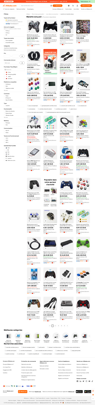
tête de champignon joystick (29, 347)
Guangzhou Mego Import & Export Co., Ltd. (34, 199)
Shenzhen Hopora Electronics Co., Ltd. (50, 41)
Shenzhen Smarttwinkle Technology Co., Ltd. (34, 141)
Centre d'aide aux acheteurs (64, 364)
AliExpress (26, 398)
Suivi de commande (81, 370)
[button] (51, 6)
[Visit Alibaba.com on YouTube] (89, 381)
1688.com (32, 398)
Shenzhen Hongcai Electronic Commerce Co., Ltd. (50, 169)
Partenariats (79, 375)
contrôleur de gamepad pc (26, 350)
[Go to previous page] (49, 325)
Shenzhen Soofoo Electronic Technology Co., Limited (50, 140)
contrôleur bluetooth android (45, 109)
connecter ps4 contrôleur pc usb (68, 105)
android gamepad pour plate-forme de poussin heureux (58, 112)
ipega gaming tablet (76, 350)
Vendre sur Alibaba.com (82, 364)
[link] (93, 391)
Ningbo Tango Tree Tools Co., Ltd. (67, 71)
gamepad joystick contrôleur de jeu (49, 105)
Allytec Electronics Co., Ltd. (33, 169)
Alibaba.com (71, 391)
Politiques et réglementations (28, 379)
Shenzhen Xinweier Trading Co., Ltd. (67, 202)
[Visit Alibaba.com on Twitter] (83, 381)
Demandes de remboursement (65, 372)
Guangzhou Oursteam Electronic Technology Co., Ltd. (83, 137)
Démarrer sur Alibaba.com (83, 367)
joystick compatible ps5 (34, 353)
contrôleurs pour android (61, 109)
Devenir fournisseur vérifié (83, 372)
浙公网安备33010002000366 (72, 402)
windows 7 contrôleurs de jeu (55, 347)
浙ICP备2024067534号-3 (85, 402)
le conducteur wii (82, 105)
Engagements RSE (7, 370)
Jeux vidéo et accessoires (52, 14)
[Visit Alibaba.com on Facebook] (77, 381)
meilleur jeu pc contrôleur (62, 350)
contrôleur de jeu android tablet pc (72, 347)
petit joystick (42, 347)
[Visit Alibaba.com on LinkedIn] (80, 381)
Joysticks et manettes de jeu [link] (67, 14)
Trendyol (63, 398)
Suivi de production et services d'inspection (28, 376)
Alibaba (28, 14)
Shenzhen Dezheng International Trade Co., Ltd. (67, 140)
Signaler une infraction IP (64, 375)
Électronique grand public (38, 14)
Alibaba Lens (10, 391)
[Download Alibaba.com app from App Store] (79, 391)
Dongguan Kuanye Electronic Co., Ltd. (67, 100)
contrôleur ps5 (22, 353)
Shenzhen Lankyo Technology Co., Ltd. (67, 43)
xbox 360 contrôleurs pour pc (12, 347)
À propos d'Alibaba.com (8, 361)
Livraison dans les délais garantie (28, 370)
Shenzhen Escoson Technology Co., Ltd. (83, 168)
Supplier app (38, 391)
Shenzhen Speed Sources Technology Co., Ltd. (83, 71)
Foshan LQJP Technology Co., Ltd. (50, 98)
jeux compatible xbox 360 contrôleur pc (44, 350)
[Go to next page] (67, 325)
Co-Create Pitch (7, 367)
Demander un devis (44, 368)
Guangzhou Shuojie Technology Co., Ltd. (67, 173)
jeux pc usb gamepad (33, 105)
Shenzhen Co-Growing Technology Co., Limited (34, 98)
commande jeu (32, 109)
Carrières (5, 372)
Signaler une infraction (63, 378)
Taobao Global (53, 398)
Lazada (47, 398)
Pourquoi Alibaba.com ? (8, 364)
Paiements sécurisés (26, 364)
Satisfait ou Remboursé (26, 367)
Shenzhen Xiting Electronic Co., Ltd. (34, 44)
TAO (59, 398)
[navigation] (14, 170)
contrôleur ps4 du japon (11, 350)
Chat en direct (61, 367)
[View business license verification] (61, 403)
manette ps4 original (47, 353)
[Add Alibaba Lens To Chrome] (22, 391)
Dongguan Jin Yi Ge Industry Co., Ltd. (83, 41)
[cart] (73, 5)
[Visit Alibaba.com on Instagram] (86, 381)
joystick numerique (10, 353)
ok (22, 56)
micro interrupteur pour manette (36, 112)
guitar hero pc (74, 109)
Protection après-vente (26, 372)
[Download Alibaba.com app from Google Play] (88, 391)
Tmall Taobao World (40, 398)
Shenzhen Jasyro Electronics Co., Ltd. (83, 100)
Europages (69, 398)
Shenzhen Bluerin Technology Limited (34, 72)
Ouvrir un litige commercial (64, 370)
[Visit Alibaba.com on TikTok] (92, 381)
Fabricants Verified (44, 366)
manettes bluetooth (60, 353)
